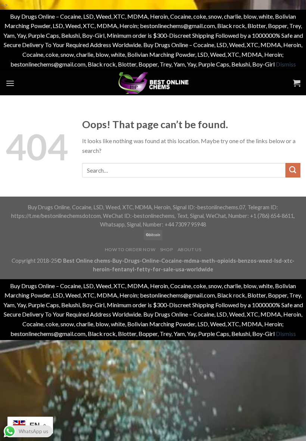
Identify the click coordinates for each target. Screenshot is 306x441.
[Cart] (296, 83)
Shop (166, 249)
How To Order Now (130, 249)
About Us (190, 249)
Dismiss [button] (286, 64)
